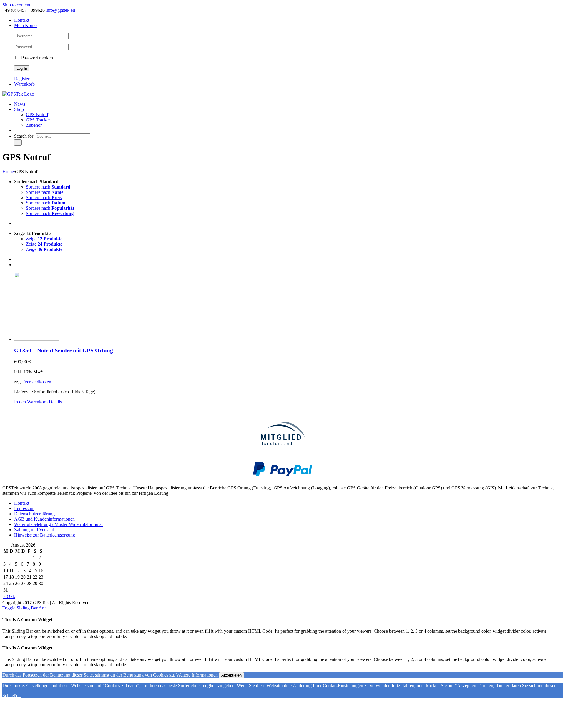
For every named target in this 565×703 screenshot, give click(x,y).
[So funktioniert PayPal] (282, 474)
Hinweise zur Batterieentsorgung (44, 534)
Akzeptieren (231, 675)
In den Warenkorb (31, 401)
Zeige (44, 238)
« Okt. (9, 596)
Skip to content (16, 4)
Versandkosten (37, 381)
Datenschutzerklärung (34, 513)
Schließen (11, 695)
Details (55, 401)
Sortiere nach (48, 186)
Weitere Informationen (197, 674)
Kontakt (21, 503)
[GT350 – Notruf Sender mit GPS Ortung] (288, 307)
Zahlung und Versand (34, 529)
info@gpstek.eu (60, 10)
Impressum (24, 508)
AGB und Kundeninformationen (44, 519)
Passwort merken (36, 57)
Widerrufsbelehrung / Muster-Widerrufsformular (58, 524)
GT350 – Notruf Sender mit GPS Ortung (63, 350)
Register (21, 78)
